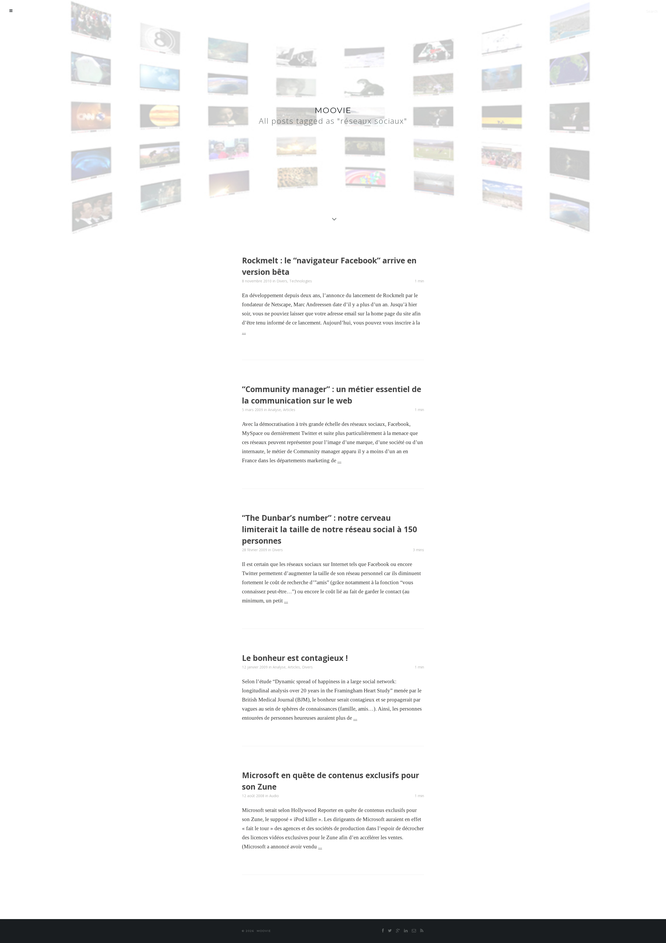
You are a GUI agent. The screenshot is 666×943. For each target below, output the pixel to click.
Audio (274, 795)
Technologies (300, 280)
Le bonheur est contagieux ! (295, 658)
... (244, 332)
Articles (289, 409)
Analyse (274, 409)
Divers (282, 280)
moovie (333, 110)
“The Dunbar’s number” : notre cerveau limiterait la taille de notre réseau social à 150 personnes (329, 529)
